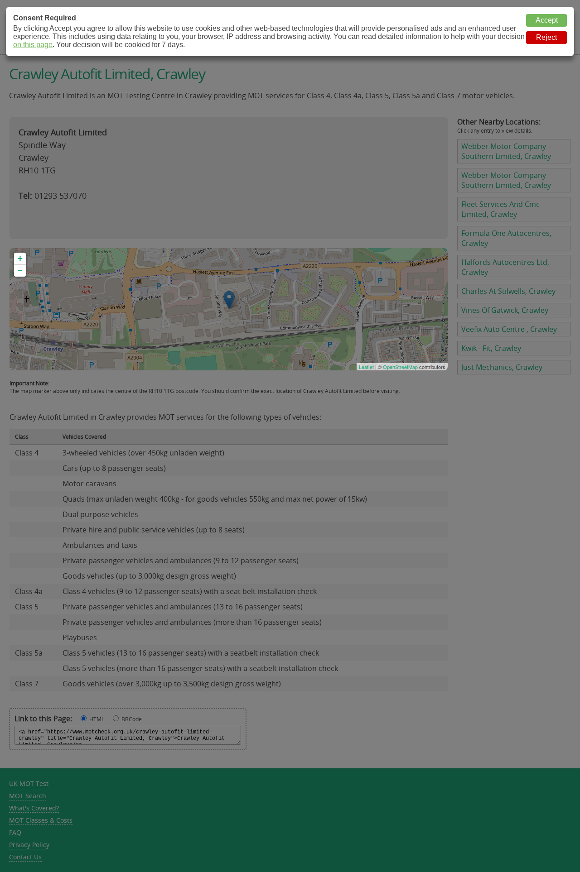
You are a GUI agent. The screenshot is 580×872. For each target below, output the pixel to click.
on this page (33, 44)
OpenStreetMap (400, 366)
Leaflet (366, 366)
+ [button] (20, 258)
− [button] (20, 270)
